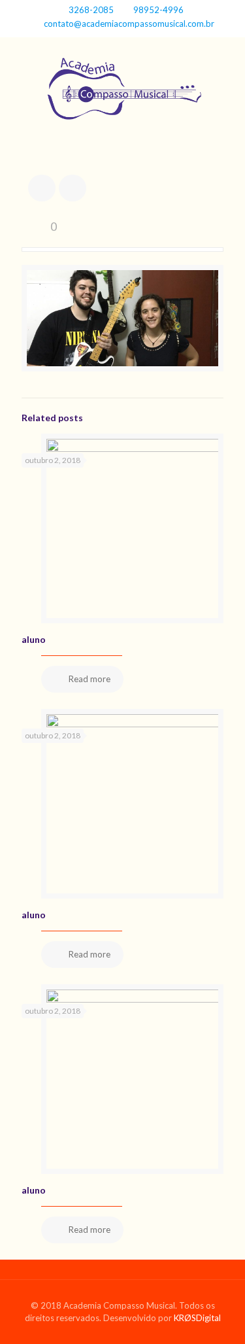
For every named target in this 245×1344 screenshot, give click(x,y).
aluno (34, 639)
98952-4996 (158, 10)
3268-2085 (91, 10)
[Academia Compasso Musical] (122, 93)
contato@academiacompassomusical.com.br (129, 23)
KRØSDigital (197, 1318)
